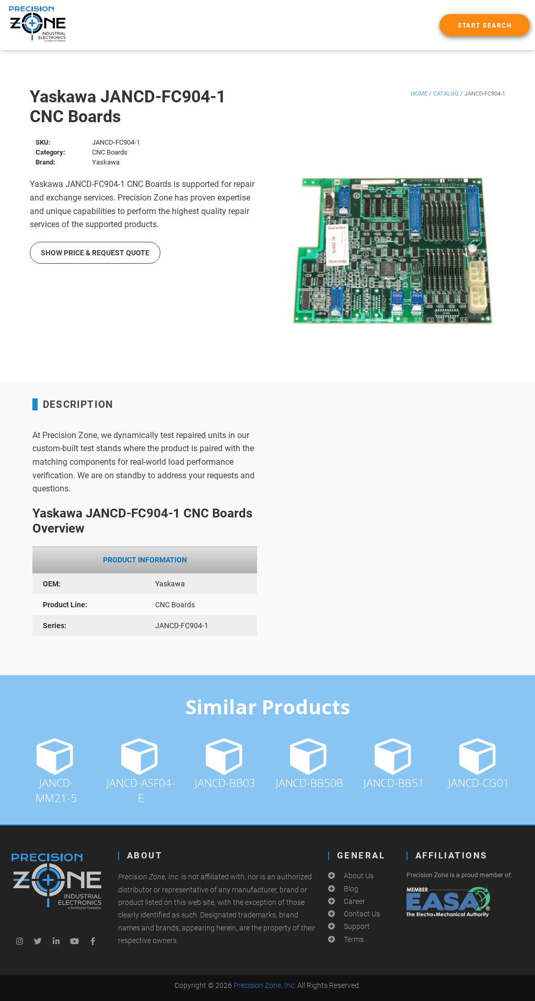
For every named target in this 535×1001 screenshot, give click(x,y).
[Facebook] (93, 941)
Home (419, 93)
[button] (484, 25)
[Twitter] (38, 941)
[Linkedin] (56, 941)
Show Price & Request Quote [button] (95, 253)
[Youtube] (75, 941)
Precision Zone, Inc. (265, 985)
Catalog (446, 93)
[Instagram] (20, 941)
